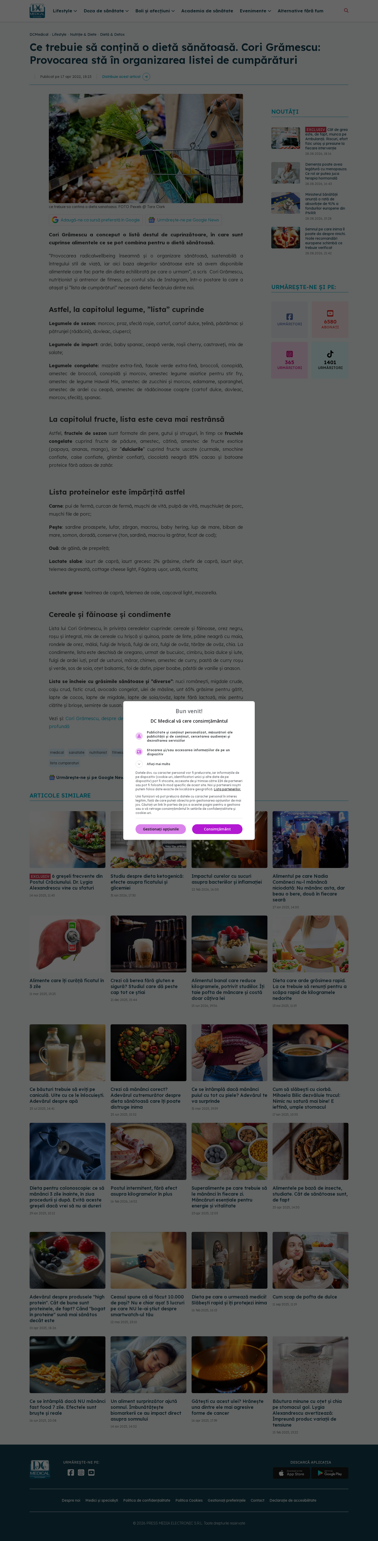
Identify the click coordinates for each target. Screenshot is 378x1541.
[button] (189, 764)
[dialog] (189, 770)
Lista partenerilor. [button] (227, 789)
